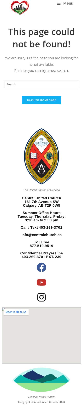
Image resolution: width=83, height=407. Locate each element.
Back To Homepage (41, 100)
